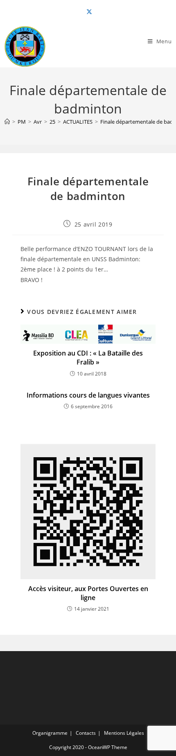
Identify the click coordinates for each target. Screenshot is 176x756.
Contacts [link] (86, 732)
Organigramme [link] (50, 732)
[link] (88, 12)
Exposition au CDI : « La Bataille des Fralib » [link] (88, 358)
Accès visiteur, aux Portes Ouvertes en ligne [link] (88, 593)
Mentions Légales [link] (124, 732)
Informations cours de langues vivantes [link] (88, 395)
